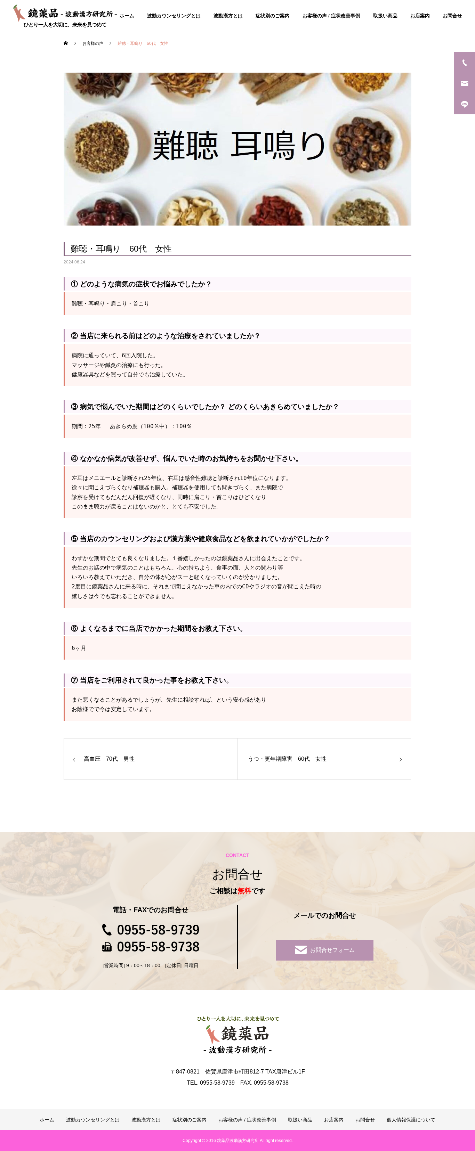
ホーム (127, 15)
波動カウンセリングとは (174, 15)
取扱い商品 (385, 15)
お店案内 (420, 15)
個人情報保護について (411, 1120)
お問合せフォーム (332, 950)
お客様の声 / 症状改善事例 (331, 15)
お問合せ (452, 15)
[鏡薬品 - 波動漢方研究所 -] (65, 13)
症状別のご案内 (273, 15)
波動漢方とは (228, 15)
